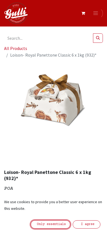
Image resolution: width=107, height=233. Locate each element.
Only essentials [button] (50, 224)
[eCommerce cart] (83, 13)
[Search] (98, 38)
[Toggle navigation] (96, 13)
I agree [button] (86, 224)
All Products (15, 48)
